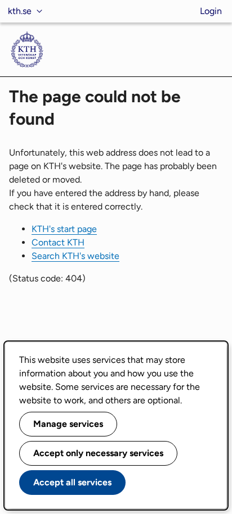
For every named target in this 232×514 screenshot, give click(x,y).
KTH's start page (64, 229)
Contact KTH (58, 242)
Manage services (68, 424)
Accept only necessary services (98, 453)
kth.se (20, 11)
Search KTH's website (75, 256)
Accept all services (72, 482)
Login (211, 11)
